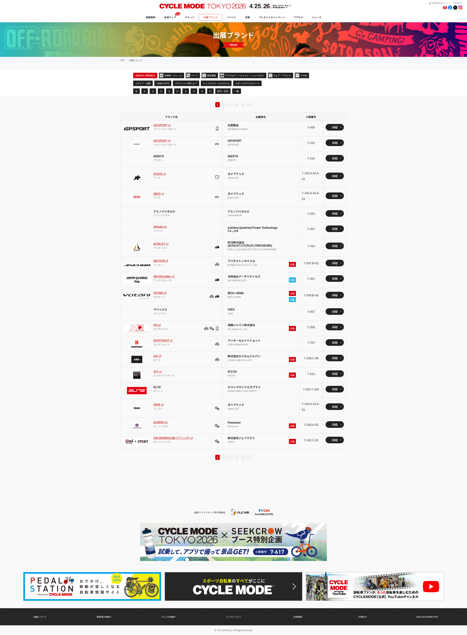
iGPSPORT (160, 125)
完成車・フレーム (173, 75)
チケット (189, 17)
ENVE (156, 404)
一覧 (236, 91)
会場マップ (170, 17)
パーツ (194, 75)
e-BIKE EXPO (163, 83)
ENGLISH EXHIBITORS (427, 616)
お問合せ (362, 616)
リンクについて (233, 616)
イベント (231, 17)
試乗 (247, 17)
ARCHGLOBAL (162, 276)
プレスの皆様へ (169, 616)
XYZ (156, 371)
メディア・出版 (142, 83)
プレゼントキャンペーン (272, 17)
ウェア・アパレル (282, 75)
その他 (303, 75)
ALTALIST (159, 244)
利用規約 (298, 616)
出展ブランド (210, 17)
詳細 (335, 127)
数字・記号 (222, 91)
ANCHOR (159, 261)
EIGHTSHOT (161, 340)
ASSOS (158, 174)
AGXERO (158, 422)
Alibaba (158, 227)
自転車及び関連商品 (145, 75)
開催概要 (150, 17)
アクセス (298, 17)
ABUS (157, 194)
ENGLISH (457, 2)
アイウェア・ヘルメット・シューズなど (244, 75)
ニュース (316, 17)
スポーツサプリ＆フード (247, 83)
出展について (39, 616)
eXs (155, 356)
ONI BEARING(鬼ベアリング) (171, 438)
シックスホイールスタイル (216, 83)
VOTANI (158, 293)
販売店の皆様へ (104, 616)
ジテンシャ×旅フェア (186, 83)
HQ (155, 325)
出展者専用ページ (440, 2)
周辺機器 (211, 75)
